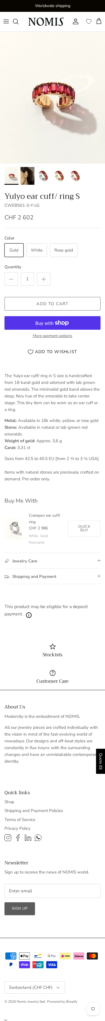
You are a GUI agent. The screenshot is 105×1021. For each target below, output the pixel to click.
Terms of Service (19, 819)
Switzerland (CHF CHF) (31, 987)
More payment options (52, 336)
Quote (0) (100, 761)
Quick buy (84, 528)
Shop (9, 802)
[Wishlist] (88, 21)
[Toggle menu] (6, 21)
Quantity (12, 267)
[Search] (18, 21)
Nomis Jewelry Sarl (31, 1001)
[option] (52, 98)
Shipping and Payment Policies (33, 810)
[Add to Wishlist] (15, 524)
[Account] (74, 21)
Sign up (20, 908)
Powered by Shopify (62, 1001)
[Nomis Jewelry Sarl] (46, 21)
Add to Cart (52, 304)
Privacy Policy (17, 828)
